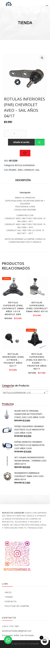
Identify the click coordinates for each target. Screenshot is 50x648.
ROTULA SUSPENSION (25, 165)
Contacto (10, 601)
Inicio (8, 592)
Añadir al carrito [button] (13, 317)
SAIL (37, 170)
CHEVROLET (29, 170)
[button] (42, 57)
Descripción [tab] (23, 180)
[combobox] (25, 391)
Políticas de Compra (17, 606)
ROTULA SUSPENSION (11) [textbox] (24, 392)
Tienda (9, 596)
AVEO (20, 170)
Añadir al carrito (21, 142)
